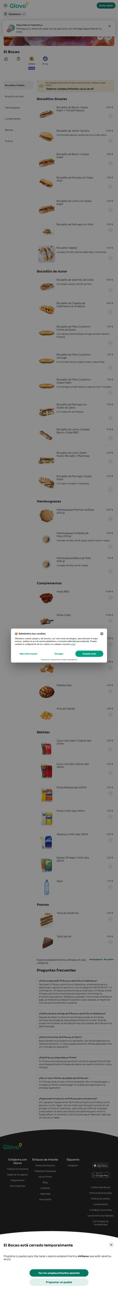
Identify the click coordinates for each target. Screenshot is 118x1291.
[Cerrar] (111, 1245)
